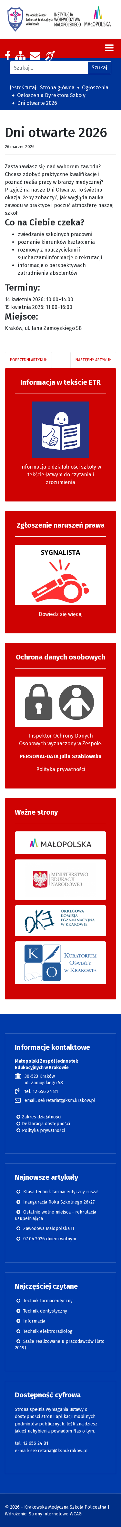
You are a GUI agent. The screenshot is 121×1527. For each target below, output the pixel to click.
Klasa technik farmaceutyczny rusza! (60, 1192)
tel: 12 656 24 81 (41, 1091)
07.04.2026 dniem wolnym (49, 1239)
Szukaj (99, 67)
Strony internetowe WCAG (55, 1514)
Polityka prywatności (60, 769)
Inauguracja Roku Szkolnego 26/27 (58, 1202)
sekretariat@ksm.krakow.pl (59, 1450)
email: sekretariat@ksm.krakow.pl (60, 1100)
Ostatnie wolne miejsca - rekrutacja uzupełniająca (55, 1215)
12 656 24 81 (35, 1443)
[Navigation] (109, 48)
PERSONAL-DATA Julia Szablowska (61, 756)
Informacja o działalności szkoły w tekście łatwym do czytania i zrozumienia (60, 474)
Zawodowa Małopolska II (48, 1228)
